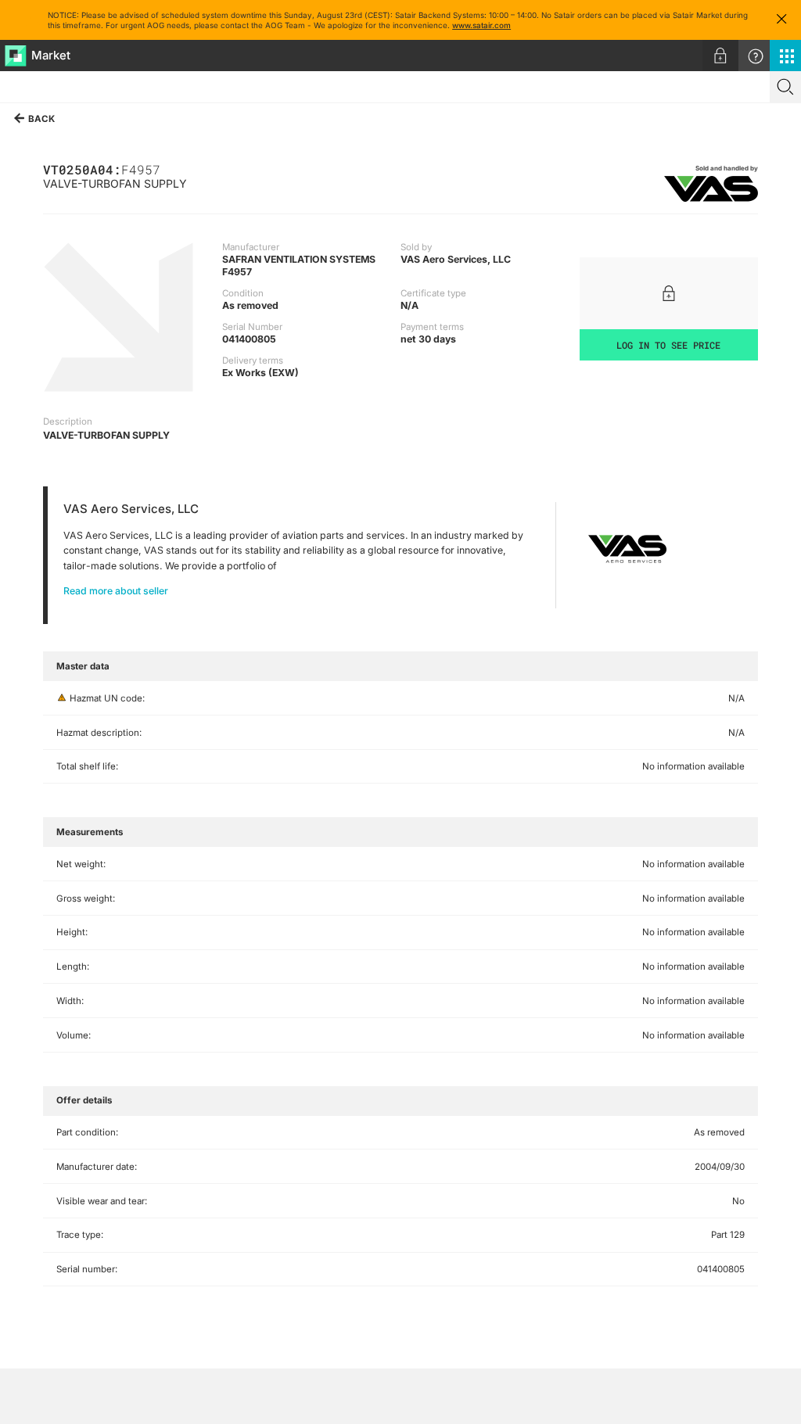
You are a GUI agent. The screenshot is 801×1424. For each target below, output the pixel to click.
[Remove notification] (781, 20)
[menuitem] (720, 55)
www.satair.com (481, 25)
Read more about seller (115, 591)
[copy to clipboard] (168, 168)
